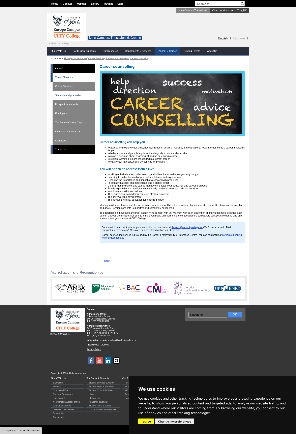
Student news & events (100, 405)
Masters (57, 386)
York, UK (242, 10)
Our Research (110, 51)
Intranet (108, 3)
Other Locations (221, 10)
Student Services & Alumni (101, 382)
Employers (61, 113)
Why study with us (62, 405)
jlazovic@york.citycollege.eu (187, 227)
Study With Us (58, 51)
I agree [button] (146, 421)
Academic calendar (98, 402)
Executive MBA (60, 390)
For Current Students (84, 51)
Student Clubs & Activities (101, 390)
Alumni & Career (167, 51)
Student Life (94, 398)
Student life (58, 413)
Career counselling (139, 58)
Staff (120, 3)
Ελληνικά (239, 38)
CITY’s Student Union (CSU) (103, 409)
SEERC (128, 386)
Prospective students (66, 104)
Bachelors (58, 382)
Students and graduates (117, 58)
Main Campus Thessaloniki (193, 10)
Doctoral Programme (63, 394)
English (223, 38)
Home (54, 3)
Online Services (63, 86)
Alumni (59, 68)
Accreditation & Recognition (66, 402)
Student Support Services (101, 386)
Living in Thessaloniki (63, 409)
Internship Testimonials (67, 131)
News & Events (192, 51)
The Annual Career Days (68, 122)
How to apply (59, 398)
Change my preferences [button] (174, 421)
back (107, 261)
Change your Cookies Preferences (21, 430)
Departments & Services (138, 51)
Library (95, 3)
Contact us (61, 140)
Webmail (81, 3)
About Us (212, 51)
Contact (67, 3)
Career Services (96, 58)
